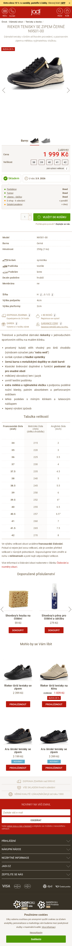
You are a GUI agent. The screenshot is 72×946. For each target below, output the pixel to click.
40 (49, 162)
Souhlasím (36, 939)
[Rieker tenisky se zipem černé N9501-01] (45, 141)
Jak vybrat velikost (55, 168)
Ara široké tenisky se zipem (18, 751)
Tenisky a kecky (34, 22)
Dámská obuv (16, 22)
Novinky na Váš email (36, 804)
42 (65, 162)
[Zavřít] (69, 3)
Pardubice (11, 189)
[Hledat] (59, 11)
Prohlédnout (18, 704)
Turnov (10, 193)
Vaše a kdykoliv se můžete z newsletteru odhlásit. (33, 827)
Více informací (48, 927)
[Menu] (5, 11)
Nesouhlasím (36, 932)
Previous (3, 90)
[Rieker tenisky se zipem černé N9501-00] (34, 141)
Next (68, 90)
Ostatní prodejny (14, 204)
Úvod (4, 22)
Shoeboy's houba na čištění (18, 617)
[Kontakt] (12, 11)
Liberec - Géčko (14, 197)
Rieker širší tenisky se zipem (18, 687)
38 (33, 162)
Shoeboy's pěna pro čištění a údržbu (54, 617)
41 (57, 162)
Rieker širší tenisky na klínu (54, 687)
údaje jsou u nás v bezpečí (19, 826)
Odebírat (36, 820)
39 (41, 162)
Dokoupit (18, 630)
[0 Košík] (67, 11)
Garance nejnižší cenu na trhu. (54, 325)
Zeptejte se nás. (63, 224)
